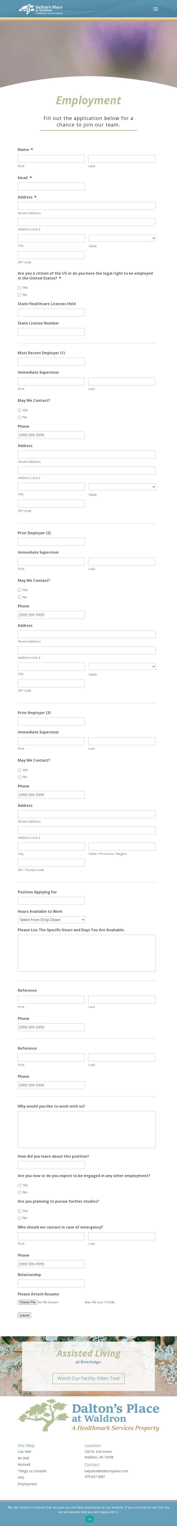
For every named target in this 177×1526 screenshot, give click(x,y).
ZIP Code (25, 262)
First (21, 166)
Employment (27, 1484)
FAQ (21, 1477)
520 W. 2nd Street (98, 1451)
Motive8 (24, 1464)
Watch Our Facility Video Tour (88, 1378)
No (25, 294)
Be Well (23, 1458)
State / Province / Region (108, 854)
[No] (171, 1513)
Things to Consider (32, 1471)
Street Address (29, 213)
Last (91, 166)
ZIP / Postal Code (31, 870)
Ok (90, 1519)
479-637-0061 (95, 1476)
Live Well (24, 1451)
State (93, 246)
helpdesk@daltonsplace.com (106, 1471)
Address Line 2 (29, 229)
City (21, 245)
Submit (24, 1315)
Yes (25, 287)
